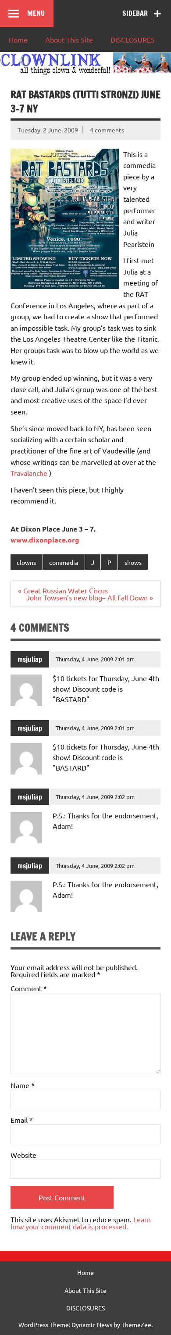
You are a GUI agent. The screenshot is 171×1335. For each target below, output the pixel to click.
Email (22, 1119)
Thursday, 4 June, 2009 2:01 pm (95, 659)
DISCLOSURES (132, 39)
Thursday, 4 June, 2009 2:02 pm (95, 796)
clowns (26, 562)
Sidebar (135, 13)
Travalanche (29, 472)
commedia (63, 562)
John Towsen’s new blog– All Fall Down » (89, 597)
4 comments (107, 130)
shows (133, 562)
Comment (29, 988)
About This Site (69, 39)
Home (18, 39)
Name (23, 1085)
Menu (36, 13)
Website (23, 1154)
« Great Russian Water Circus (63, 590)
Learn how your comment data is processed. (81, 1223)
